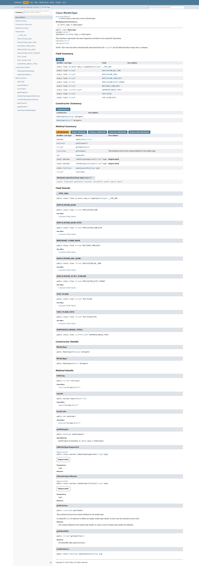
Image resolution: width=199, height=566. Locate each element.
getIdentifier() (22, 107)
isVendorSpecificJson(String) (27, 99)
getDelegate (81, 143)
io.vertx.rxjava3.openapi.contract (26, 7)
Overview (18, 2)
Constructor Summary (23, 24)
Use (31, 2)
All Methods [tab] (62, 132)
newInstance (81, 168)
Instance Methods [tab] (97, 132)
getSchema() (22, 103)
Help (64, 2)
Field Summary (21, 21)
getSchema (80, 151)
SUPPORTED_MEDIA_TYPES (27, 64)
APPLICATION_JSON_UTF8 (26, 42)
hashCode (79, 155)
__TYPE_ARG (22, 35)
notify (87, 182)
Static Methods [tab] (79, 132)
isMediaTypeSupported (85, 159)
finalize (68, 182)
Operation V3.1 (62, 41)
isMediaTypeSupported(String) (28, 96)
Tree (36, 2)
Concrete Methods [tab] (117, 132)
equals (78, 139)
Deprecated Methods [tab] (139, 132)
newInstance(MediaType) (26, 110)
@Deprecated (62, 452)
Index (52, 2)
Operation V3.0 (62, 43)
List (70, 90)
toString (79, 172)
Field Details (20, 32)
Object (66, 32)
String (71, 70)
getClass (78, 182)
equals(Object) (22, 85)
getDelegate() (22, 92)
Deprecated (43, 2)
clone (59, 182)
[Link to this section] (75, 53)
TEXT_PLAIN (21, 57)
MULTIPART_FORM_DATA (26, 46)
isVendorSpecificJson (85, 164)
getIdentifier (82, 147)
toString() (20, 82)
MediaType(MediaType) (25, 71)
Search (58, 2)
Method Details (21, 78)
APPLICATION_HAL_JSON (26, 49)
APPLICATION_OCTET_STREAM (28, 53)
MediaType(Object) (24, 74)
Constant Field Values (67, 216)
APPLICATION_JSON (24, 39)
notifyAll (97, 182)
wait (106, 182)
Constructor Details (22, 67)
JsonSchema (61, 151)
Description (20, 17)
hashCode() (21, 89)
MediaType (46, 7)
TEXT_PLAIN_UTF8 (24, 60)
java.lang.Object (62, 17)
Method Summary (22, 28)
